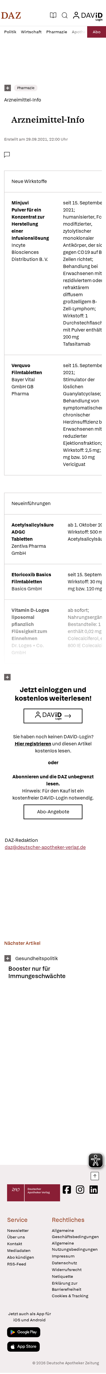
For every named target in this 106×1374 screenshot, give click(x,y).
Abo (96, 31)
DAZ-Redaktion (21, 840)
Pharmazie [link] (25, 88)
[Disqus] (53, 1074)
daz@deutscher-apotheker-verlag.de (45, 847)
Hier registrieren (33, 744)
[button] (11, 15)
